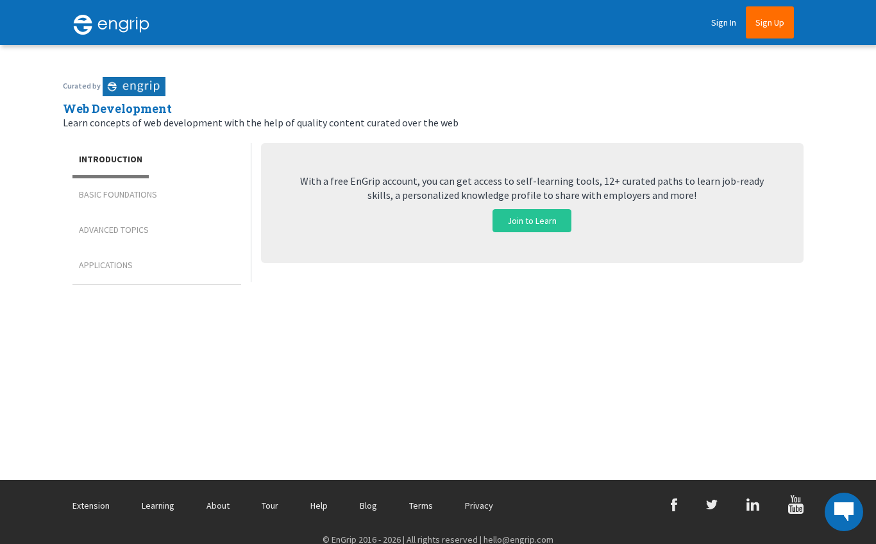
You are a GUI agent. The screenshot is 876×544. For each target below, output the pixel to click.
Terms (421, 505)
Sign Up (769, 22)
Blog (368, 505)
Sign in (723, 22)
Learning (158, 505)
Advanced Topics (114, 229)
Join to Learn (532, 220)
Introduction (110, 159)
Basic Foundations (118, 194)
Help (319, 505)
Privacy (479, 505)
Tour (270, 505)
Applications (106, 265)
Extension (91, 505)
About (218, 505)
